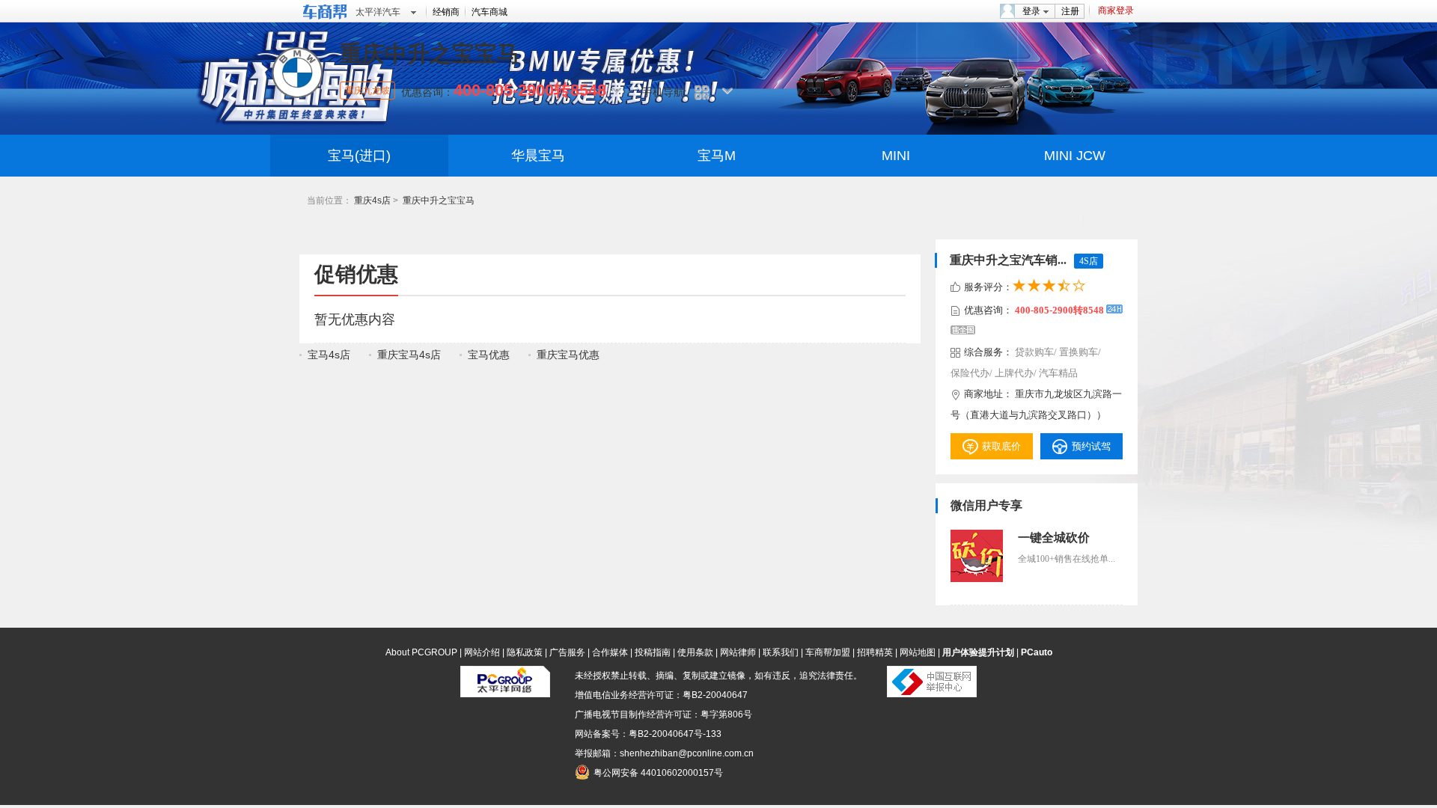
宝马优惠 (489, 355)
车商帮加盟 (827, 652)
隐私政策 (525, 652)
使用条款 (695, 652)
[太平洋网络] (505, 694)
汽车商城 (489, 12)
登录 (1031, 11)
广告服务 (567, 652)
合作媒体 (610, 652)
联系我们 (781, 652)
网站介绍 (482, 652)
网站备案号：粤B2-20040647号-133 (648, 734)
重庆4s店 (372, 200)
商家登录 (1116, 10)
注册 (1070, 11)
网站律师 (738, 652)
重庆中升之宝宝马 (439, 200)
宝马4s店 (329, 355)
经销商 (446, 12)
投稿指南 (653, 652)
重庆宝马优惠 (568, 355)
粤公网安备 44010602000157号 (658, 773)
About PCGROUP (421, 652)
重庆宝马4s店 (409, 355)
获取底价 (1001, 446)
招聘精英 (875, 652)
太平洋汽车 (378, 12)
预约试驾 (1091, 446)
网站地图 (918, 652)
